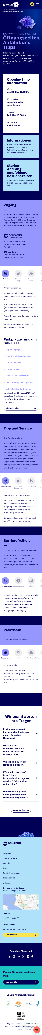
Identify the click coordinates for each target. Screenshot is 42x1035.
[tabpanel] (21, 347)
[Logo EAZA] (18, 1004)
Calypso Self (31, 670)
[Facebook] (10, 956)
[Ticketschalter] (32, 4)
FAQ (5, 868)
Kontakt (6, 863)
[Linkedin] (28, 956)
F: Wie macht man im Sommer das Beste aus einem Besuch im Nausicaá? (20, 733)
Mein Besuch (13, 9)
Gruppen (7, 853)
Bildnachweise (17, 1029)
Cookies (28, 1029)
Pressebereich (9, 878)
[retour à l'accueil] (11, 4)
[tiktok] (32, 956)
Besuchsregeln (28, 1026)
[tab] (5, 275)
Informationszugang (13, 688)
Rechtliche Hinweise (12, 1026)
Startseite (6, 9)
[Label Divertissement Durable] (8, 1004)
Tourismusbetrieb (10, 858)
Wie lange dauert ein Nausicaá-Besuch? (20, 763)
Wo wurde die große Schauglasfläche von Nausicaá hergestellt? (20, 795)
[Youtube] (19, 956)
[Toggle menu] (37, 4)
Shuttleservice (12, 408)
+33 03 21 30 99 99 (11, 918)
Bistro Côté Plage (18, 676)
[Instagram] (14, 956)
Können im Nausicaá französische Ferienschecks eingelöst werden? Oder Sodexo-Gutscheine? (20, 778)
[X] (23, 956)
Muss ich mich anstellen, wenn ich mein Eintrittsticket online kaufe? (20, 750)
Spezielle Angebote (11, 873)
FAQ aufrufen (19, 810)
